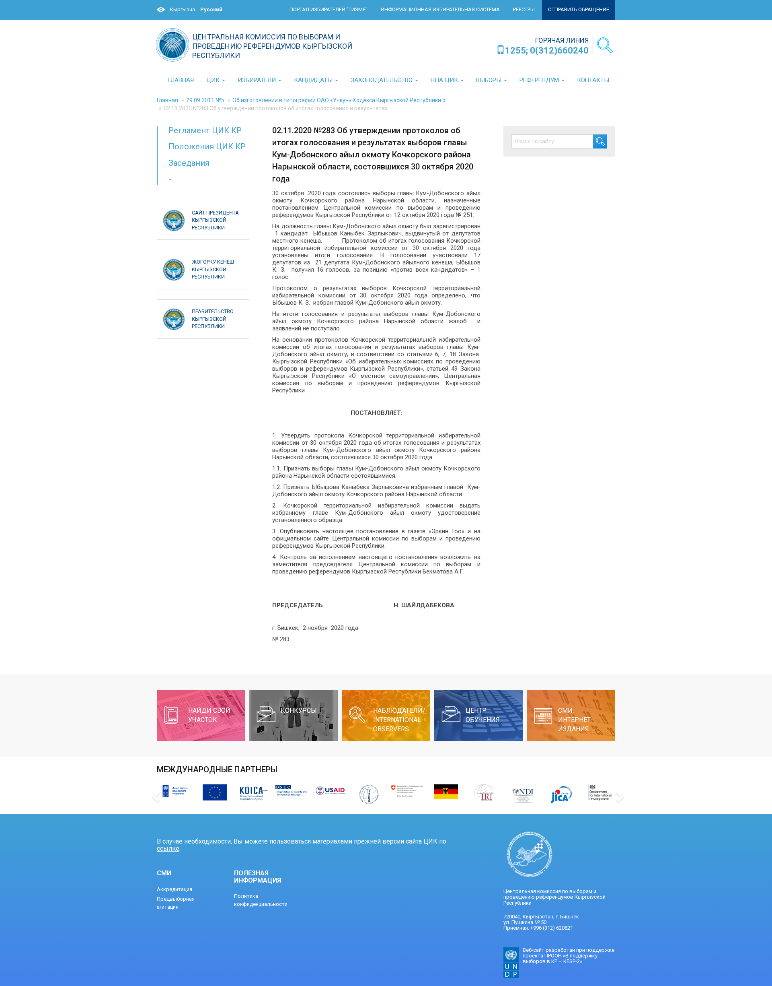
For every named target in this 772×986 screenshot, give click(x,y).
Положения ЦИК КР (207, 146)
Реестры (524, 9)
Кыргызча (182, 9)
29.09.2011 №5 (205, 100)
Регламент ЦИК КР (205, 130)
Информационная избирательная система (440, 9)
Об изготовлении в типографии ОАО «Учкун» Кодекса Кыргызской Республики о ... (341, 100)
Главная (167, 100)
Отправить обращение (578, 9)
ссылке (168, 848)
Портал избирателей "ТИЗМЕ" (329, 9)
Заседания (188, 163)
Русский (211, 9)
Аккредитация (174, 889)
